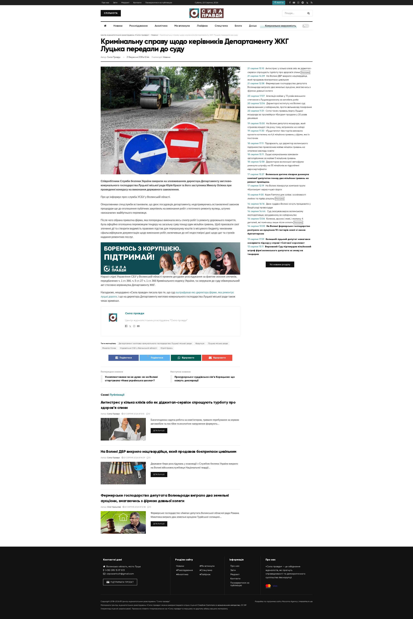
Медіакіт (125, 2)
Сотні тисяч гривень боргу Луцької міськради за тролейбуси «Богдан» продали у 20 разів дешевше (277, 114)
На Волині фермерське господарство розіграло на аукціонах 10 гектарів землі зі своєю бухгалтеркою (278, 230)
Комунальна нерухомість (280, 25)
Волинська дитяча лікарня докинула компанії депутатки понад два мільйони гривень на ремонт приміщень (278, 178)
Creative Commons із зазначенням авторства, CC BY (222, 605)
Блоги (238, 25)
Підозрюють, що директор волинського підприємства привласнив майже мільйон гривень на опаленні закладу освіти (277, 147)
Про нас (105, 2)
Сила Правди (113, 57)
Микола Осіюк (109, 348)
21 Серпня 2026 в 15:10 (133, 414)
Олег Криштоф (114, 507)
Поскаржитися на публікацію (158, 2)
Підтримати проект (122, 582)
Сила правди (134, 313)
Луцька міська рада (218, 343)
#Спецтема (206, 570)
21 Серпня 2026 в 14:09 (134, 457)
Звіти (115, 2)
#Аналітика (182, 574)
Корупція (200, 343)
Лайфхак (202, 25)
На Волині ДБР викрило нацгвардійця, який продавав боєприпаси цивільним (168, 451)
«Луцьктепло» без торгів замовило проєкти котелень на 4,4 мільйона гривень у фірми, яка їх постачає (278, 134)
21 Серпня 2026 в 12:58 (135, 507)
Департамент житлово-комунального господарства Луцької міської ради (155, 343)
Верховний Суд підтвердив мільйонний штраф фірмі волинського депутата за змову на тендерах (279, 250)
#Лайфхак (205, 574)
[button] (280, 264)
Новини (117, 25)
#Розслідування (184, 570)
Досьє (253, 25)
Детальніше (159, 431)
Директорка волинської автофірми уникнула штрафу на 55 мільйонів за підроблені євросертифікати (275, 165)
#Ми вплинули (207, 566)
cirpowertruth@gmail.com (120, 573)
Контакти (137, 2)
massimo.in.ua (305, 601)
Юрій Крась (166, 348)
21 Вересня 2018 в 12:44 (138, 57)
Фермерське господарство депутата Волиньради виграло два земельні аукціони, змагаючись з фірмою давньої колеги (278, 87)
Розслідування (138, 25)
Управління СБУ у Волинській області (138, 348)
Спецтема (221, 25)
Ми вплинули (182, 25)
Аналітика (161, 25)
